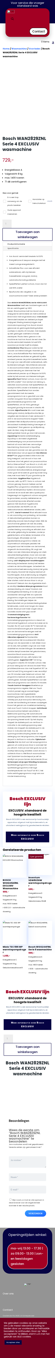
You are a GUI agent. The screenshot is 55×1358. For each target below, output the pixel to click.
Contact (38, 31)
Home (6, 48)
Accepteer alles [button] (13, 1342)
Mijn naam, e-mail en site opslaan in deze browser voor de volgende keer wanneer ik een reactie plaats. (26, 1203)
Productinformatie (16, 244)
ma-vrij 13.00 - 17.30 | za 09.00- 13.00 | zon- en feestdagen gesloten (27, 1256)
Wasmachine (19, 48)
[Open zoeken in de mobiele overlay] (12, 18)
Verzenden (35, 1213)
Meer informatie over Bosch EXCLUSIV (27, 837)
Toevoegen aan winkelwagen (28, 234)
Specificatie (13, 248)
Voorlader (35, 48)
